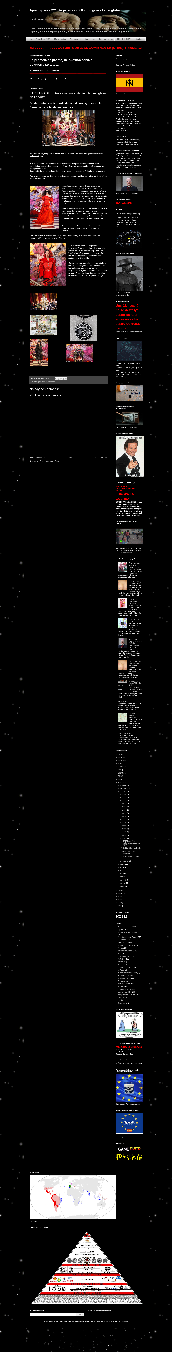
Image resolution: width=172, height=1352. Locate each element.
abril (121, 877)
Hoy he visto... (123, 701)
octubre (123, 791)
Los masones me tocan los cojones (135, 662)
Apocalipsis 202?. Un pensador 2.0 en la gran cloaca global (75, 10)
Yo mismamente (123, 956)
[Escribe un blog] (58, 378)
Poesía (120, 1000)
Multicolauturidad (124, 984)
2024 (120, 760)
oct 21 (124, 807)
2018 (120, 779)
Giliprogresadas (106, 39)
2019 (120, 776)
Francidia (121, 965)
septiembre (124, 861)
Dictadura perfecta (124, 927)
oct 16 (124, 810)
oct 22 (124, 804)
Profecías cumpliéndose (126, 945)
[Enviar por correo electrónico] (56, 378)
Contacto (140, 39)
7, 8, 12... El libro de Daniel (131, 848)
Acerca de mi (75, 39)
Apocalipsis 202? (43, 39)
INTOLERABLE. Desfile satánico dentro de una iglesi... (130, 843)
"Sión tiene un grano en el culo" (135, 582)
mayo (122, 874)
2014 (120, 896)
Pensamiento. (123, 981)
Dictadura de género (125, 951)
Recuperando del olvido (126, 995)
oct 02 (124, 835)
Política (120, 948)
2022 (120, 767)
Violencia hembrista (125, 989)
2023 (120, 764)
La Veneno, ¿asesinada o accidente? (134, 601)
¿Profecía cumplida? (132, 714)
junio (122, 870)
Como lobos (90, 39)
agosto (122, 864)
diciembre (124, 785)
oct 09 (124, 826)
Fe (118, 954)
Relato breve (122, 1003)
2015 (120, 893)
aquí (50, 372)
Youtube (133, 65)
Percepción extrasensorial (127, 973)
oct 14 (124, 813)
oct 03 (124, 832)
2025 (120, 757)
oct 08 (124, 829)
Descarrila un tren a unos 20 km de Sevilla (135, 683)
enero (122, 886)
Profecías (121, 959)
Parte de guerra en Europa (127, 937)
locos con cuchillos (124, 992)
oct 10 (124, 822)
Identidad (121, 997)
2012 (120, 903)
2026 (120, 754)
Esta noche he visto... (125, 733)
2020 (120, 773)
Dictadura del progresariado (128, 932)
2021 (120, 770)
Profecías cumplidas (125, 967)
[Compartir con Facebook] (63, 378)
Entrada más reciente (38, 457)
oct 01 (124, 838)
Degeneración (50, 382)
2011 (120, 906)
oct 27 (124, 797)
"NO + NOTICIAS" (124, 39)
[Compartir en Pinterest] (66, 378)
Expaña (120, 930)
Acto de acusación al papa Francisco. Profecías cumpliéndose (135, 642)
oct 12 (124, 819)
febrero (123, 883)
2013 (120, 900)
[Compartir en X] (61, 378)
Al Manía (121, 970)
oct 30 (124, 794)
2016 (120, 890)
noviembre (124, 788)
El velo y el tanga (135, 563)
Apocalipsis (41, 382)
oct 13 (124, 816)
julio (121, 867)
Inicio (29, 39)
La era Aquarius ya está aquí (129, 213)
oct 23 (124, 800)
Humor (120, 962)
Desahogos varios (124, 978)
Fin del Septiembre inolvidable (128, 852)
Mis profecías (60, 39)
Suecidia (121, 986)
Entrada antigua (101, 457)
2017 (120, 782)
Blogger (126, 1321)
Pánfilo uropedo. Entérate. (131, 856)
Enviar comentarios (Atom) (49, 461)
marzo (122, 880)
